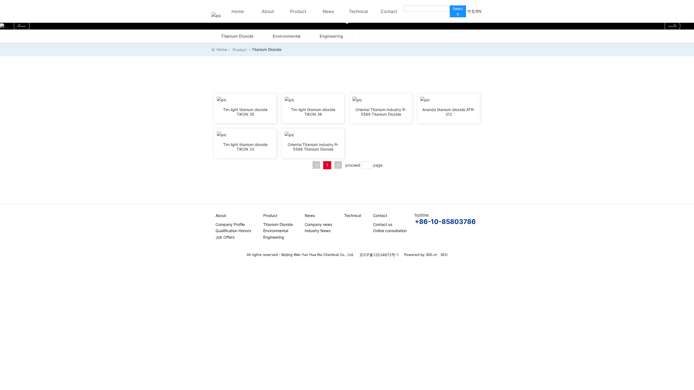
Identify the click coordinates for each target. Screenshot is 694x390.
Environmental (286, 36)
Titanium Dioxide (237, 36)
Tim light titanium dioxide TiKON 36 (313, 111)
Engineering (331, 36)
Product (240, 49)
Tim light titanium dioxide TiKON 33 (245, 146)
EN (478, 11)
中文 (471, 11)
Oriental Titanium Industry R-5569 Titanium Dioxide (380, 111)
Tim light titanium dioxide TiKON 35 (245, 111)
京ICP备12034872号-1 (379, 254)
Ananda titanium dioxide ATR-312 (448, 111)
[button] (672, 26)
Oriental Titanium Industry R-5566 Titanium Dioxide (313, 146)
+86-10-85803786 (445, 222)
